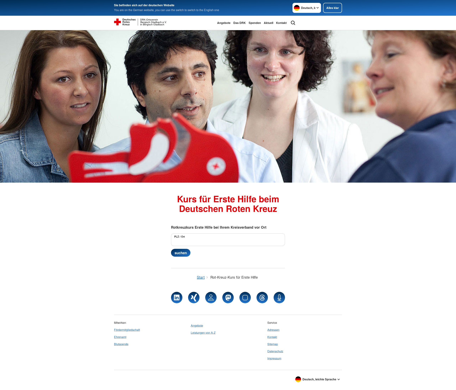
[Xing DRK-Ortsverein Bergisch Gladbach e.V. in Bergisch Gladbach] (194, 297)
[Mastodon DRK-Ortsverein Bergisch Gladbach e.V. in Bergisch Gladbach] (228, 297)
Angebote (223, 23)
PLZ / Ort (179, 236)
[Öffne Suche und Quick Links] (293, 23)
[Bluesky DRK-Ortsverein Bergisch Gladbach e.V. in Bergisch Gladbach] (245, 297)
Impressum (274, 358)
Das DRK (239, 23)
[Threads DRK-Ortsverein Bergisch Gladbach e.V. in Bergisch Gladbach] (262, 297)
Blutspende (121, 344)
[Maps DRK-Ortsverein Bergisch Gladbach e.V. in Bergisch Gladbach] (211, 297)
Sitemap (272, 344)
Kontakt (281, 23)
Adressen (273, 330)
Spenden (255, 23)
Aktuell (268, 23)
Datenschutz (275, 351)
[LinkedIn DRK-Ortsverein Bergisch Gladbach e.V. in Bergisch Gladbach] (176, 297)
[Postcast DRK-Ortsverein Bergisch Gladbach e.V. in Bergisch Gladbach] (279, 297)
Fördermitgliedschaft (127, 330)
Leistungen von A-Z (203, 333)
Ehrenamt (120, 337)
